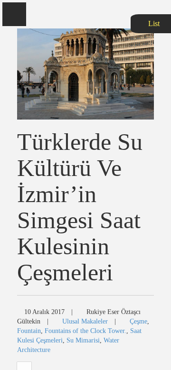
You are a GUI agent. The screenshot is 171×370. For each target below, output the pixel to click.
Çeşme (138, 321)
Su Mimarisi (83, 340)
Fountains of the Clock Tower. (85, 330)
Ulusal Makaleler (85, 321)
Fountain (29, 330)
